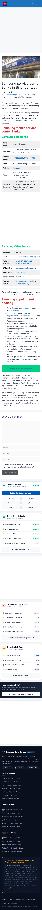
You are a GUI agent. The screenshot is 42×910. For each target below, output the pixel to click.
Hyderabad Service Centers (11, 792)
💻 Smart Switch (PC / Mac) (12, 841)
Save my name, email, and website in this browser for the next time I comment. (20, 465)
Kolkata (30, 507)
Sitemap (14, 903)
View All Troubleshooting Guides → (21, 638)
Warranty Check (22, 281)
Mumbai (11, 498)
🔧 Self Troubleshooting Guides (13, 848)
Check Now (20, 272)
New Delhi (31, 498)
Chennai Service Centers (10, 795)
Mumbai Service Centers (10, 782)
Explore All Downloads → (21, 676)
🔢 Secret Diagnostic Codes (11, 844)
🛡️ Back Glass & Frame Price (12, 823)
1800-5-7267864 (23, 264)
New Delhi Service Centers (11, 785)
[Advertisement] (21, 29)
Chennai (11, 507)
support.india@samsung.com (28, 257)
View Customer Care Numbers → (21, 694)
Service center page (20, 308)
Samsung (16, 168)
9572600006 (29, 158)
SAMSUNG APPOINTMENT (21, 368)
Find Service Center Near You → (21, 493)
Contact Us (5, 903)
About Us (11, 899)
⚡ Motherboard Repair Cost (12, 820)
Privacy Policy (30, 899)
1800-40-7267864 (24, 261)
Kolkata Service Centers (10, 798)
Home (4, 95)
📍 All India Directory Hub (11, 778)
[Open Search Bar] (32, 3)
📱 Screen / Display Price (11, 813)
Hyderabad (30, 503)
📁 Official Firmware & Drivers (12, 838)
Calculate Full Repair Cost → (21, 549)
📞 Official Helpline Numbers (12, 851)
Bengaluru (11, 503)
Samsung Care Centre (17, 95)
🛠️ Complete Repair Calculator (12, 810)
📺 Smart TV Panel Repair (11, 826)
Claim (32, 281)
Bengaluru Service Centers (11, 788)
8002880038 (17, 158)
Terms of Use (20, 899)
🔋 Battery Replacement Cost (12, 816)
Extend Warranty (22, 284)
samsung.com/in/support (26, 268)
